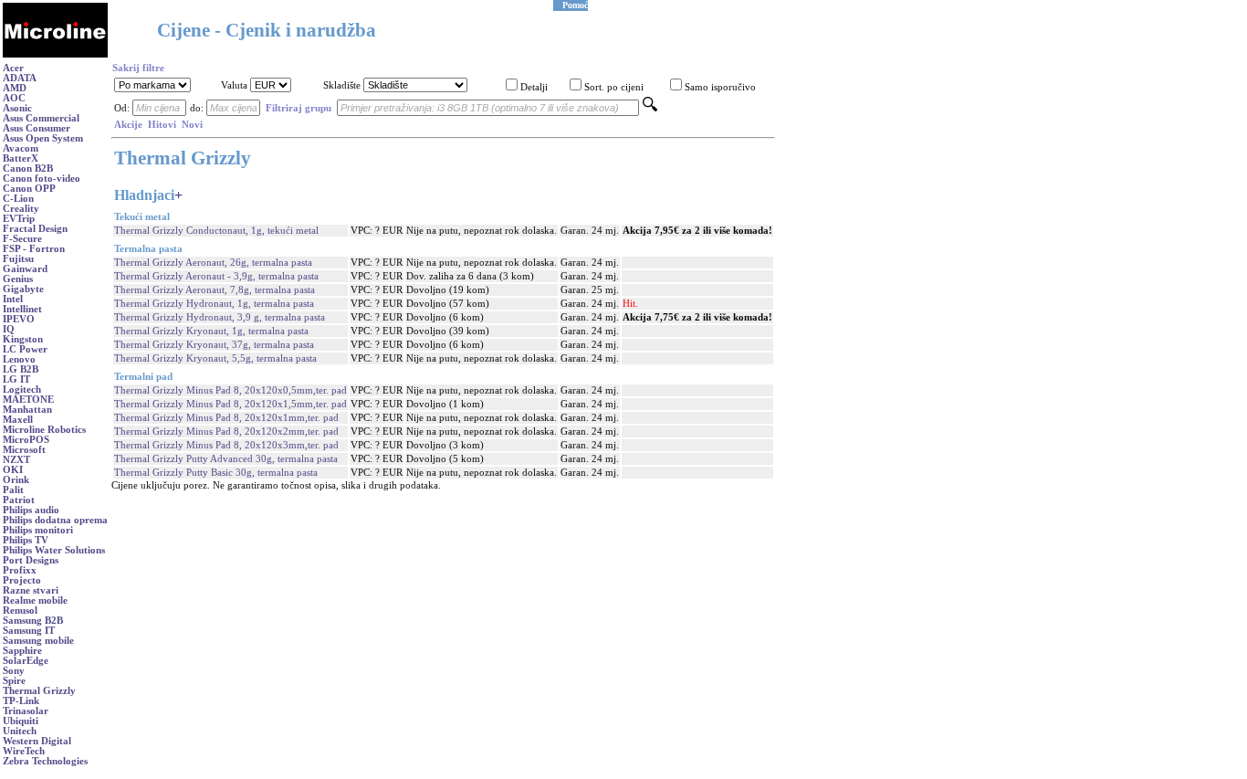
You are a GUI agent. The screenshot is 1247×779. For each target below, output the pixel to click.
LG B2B (20, 369)
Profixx (20, 570)
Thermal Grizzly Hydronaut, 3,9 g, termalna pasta (219, 317)
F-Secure (22, 239)
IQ (9, 329)
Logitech (22, 389)
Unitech (20, 731)
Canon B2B (28, 168)
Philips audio (31, 510)
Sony (14, 671)
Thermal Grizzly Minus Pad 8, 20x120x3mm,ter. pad (226, 445)
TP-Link (21, 701)
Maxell (18, 420)
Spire (14, 681)
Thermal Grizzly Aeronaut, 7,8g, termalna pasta (214, 290)
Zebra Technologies (45, 761)
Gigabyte (23, 289)
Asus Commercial (41, 118)
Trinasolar (25, 711)
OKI (13, 470)
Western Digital (37, 741)
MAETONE (28, 400)
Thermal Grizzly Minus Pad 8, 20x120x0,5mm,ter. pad (230, 390)
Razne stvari (30, 590)
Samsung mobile (38, 641)
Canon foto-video (41, 179)
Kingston (23, 339)
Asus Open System (43, 138)
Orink (16, 480)
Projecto (22, 580)
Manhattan (27, 410)
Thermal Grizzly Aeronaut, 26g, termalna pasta (213, 263)
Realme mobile (35, 600)
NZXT (16, 460)
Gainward (25, 269)
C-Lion (18, 199)
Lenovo (19, 359)
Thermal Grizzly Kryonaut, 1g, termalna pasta (211, 331)
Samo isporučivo (720, 87)
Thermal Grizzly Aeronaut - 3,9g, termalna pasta (216, 276)
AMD (14, 88)
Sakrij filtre (138, 68)
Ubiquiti (20, 721)
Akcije (128, 125)
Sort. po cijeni (614, 87)
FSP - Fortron (34, 249)
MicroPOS (26, 440)
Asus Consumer (36, 128)
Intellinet (22, 309)
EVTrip (19, 219)
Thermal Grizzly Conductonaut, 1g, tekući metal (216, 231)
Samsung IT (29, 631)
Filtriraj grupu (298, 108)
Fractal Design (35, 229)
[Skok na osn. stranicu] (55, 54)
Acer (13, 68)
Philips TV (25, 540)
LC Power (25, 349)
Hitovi (162, 125)
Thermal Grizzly (39, 691)
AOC (14, 98)
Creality (21, 209)
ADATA (20, 78)
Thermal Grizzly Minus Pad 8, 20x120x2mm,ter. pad (226, 431)
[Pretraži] (650, 108)
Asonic (17, 108)
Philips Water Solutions (54, 550)
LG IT (16, 379)
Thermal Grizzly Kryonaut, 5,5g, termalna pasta (215, 358)
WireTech (24, 751)
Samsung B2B (33, 621)
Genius (18, 279)
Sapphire (22, 651)
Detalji (534, 87)
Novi (192, 125)
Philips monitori (38, 530)
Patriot (19, 500)
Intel (13, 299)
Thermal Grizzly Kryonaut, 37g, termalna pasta (214, 345)
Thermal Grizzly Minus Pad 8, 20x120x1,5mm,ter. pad (230, 404)
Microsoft (24, 450)
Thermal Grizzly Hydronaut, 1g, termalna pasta (214, 304)
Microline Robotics (44, 430)
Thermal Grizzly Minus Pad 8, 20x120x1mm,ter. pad (226, 418)
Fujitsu (18, 259)
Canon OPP (29, 189)
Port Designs (30, 560)
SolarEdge (25, 661)
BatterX (20, 158)
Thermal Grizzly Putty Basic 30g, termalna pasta (216, 473)
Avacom (20, 148)
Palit (13, 490)
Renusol (20, 610)
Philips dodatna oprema (55, 520)
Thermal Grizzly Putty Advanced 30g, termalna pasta (226, 459)
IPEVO (19, 319)
